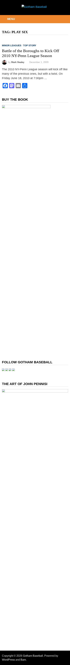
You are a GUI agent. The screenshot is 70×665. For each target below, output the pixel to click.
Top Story (29, 45)
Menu (11, 19)
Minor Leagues (11, 45)
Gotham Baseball (33, 655)
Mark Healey (17, 62)
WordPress (8, 659)
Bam (23, 659)
